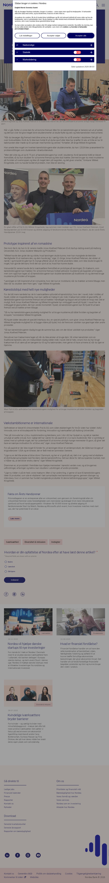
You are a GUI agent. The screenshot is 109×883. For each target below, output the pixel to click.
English (17, 8)
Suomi (35, 8)
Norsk (23, 8)
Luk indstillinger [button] (25, 36)
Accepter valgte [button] (53, 36)
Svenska (29, 8)
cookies (66, 27)
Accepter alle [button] (80, 36)
